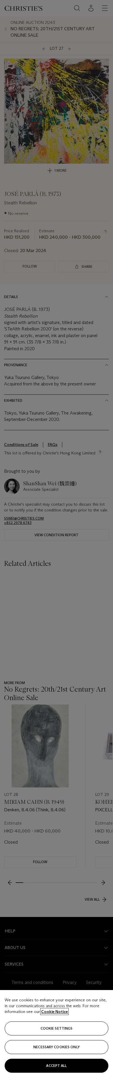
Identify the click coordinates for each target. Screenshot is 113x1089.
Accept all (56, 1065)
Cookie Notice (54, 1011)
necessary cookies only (56, 1047)
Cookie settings (57, 1028)
